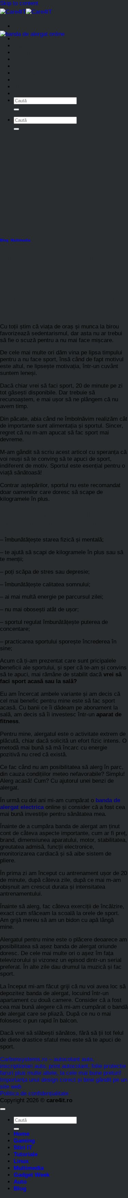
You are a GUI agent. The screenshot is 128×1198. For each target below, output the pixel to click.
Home (21, 39)
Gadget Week (31, 80)
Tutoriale (26, 59)
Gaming (24, 45)
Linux (21, 66)
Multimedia (29, 73)
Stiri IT (23, 52)
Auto (20, 86)
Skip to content (19, 3)
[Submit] (16, 109)
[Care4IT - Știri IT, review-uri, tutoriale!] (26, 12)
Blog (20, 93)
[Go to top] (2, 1109)
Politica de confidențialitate (34, 1093)
